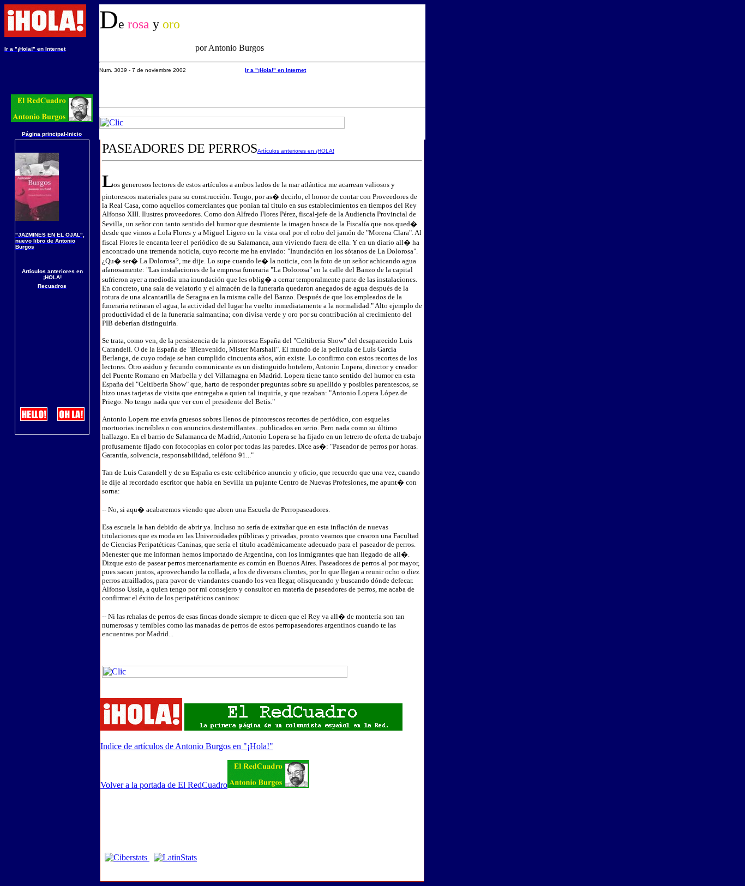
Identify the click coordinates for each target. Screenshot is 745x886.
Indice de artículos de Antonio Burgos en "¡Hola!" (186, 746)
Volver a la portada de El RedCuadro (163, 784)
